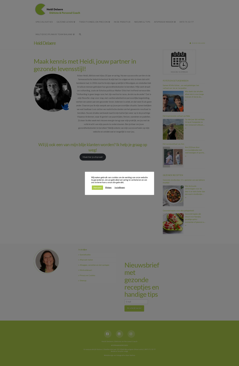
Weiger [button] (108, 187)
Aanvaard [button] (97, 187)
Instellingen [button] (120, 187)
